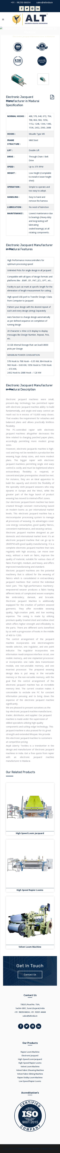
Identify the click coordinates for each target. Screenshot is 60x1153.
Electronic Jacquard (30, 1055)
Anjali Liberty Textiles (29, 1148)
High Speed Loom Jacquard (30, 833)
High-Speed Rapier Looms (30, 1063)
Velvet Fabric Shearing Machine (30, 1070)
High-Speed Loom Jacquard (30, 1059)
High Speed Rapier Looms (30, 890)
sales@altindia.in (44, 2)
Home (8, 36)
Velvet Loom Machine (30, 946)
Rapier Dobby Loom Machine (30, 1077)
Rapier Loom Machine (30, 1052)
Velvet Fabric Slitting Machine (30, 1073)
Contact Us (30, 974)
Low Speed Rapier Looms (30, 1081)
